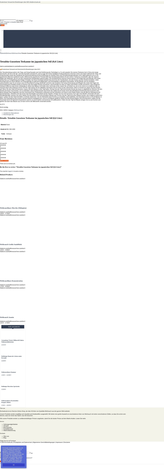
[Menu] (0, 50)
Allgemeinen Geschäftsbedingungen (44, 442)
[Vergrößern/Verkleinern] (0, 463)
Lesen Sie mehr (81, 418)
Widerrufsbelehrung (9, 430)
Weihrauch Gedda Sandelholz (11, 244)
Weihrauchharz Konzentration (11, 281)
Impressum (59, 442)
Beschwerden (7, 427)
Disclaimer (67, 442)
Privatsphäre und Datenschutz (22, 442)
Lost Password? (27, 458)
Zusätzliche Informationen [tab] (11, 113)
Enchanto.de (4, 411)
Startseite (3, 53)
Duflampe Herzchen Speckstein (10, 386)
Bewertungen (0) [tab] (8, 114)
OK (14, 465)
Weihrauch (6, 30)
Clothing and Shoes (13, 38)
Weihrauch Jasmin (7, 317)
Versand (5, 426)
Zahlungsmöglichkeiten (10, 424)
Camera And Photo (12, 35)
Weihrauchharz (11, 32)
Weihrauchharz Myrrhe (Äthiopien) (13, 208)
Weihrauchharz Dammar (8, 372)
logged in (11, 171)
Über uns (6, 436)
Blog (4, 438)
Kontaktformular (8, 429)
